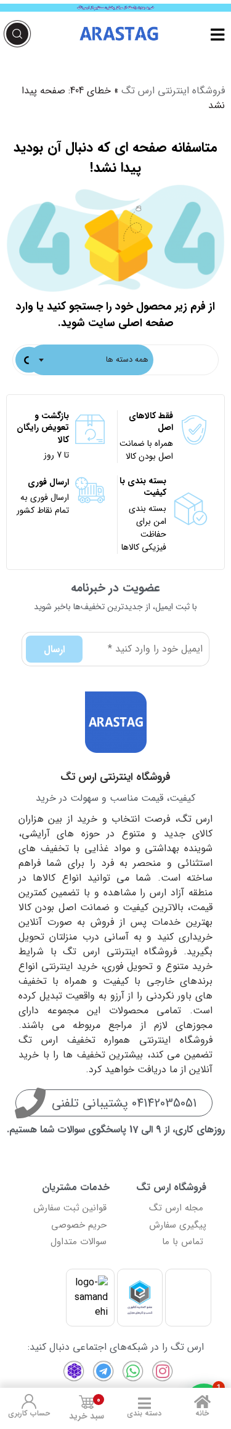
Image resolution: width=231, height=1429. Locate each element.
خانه (202, 1413)
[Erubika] (73, 1371)
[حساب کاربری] (29, 1401)
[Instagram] (162, 1371)
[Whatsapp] (133, 1371)
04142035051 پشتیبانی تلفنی (124, 1103)
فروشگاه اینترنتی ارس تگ (173, 90)
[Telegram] (103, 1371)
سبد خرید (86, 1408)
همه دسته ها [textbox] (127, 359)
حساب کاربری (29, 1413)
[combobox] (90, 360)
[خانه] (202, 1401)
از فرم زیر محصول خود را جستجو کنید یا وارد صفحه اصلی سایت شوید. (115, 315)
